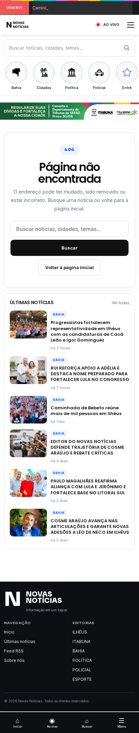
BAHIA (58, 314)
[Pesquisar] (126, 47)
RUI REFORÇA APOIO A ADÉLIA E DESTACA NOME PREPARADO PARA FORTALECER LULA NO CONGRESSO (90, 374)
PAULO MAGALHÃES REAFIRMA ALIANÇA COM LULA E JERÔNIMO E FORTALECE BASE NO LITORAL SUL (88, 487)
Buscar (69, 248)
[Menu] (130, 27)
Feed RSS (14, 650)
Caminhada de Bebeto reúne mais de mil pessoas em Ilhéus (86, 411)
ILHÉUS (80, 632)
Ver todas (120, 302)
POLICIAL (82, 669)
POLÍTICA (82, 660)
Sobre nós (14, 660)
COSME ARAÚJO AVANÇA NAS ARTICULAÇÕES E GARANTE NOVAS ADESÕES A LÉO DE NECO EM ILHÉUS (90, 526)
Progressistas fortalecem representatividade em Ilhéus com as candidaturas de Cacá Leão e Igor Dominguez (87, 331)
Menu (121, 722)
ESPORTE (82, 679)
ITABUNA (81, 641)
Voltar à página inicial (69, 267)
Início (9, 632)
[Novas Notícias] (25, 25)
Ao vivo (52, 722)
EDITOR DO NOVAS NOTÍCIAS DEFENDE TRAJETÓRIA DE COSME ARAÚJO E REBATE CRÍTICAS (87, 447)
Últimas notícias (19, 641)
